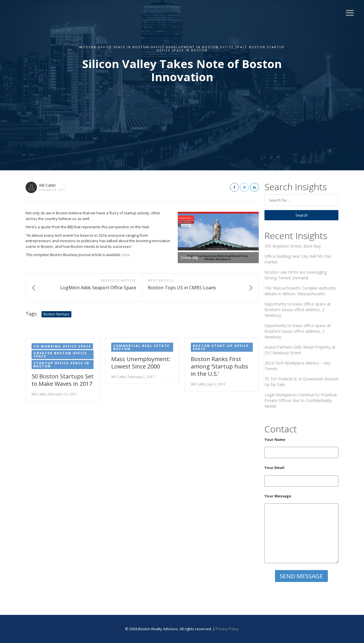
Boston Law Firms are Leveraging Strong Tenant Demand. (295, 274)
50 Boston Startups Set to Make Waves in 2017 (63, 380)
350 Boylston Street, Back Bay (292, 246)
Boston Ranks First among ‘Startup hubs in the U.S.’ (219, 366)
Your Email (274, 467)
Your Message (277, 496)
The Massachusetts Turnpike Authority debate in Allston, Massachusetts (300, 290)
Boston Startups (56, 314)
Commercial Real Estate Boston (141, 347)
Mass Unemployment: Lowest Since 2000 (140, 362)
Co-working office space (62, 346)
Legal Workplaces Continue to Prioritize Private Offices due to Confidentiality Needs (300, 400)
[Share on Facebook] (234, 187)
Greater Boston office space (60, 354)
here (125, 254)
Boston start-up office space (221, 347)
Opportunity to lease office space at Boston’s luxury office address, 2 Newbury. (297, 309)
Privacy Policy (227, 628)
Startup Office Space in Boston (61, 364)
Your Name (274, 439)
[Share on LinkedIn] (254, 187)
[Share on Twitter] (244, 187)
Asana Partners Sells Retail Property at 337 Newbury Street (299, 349)
